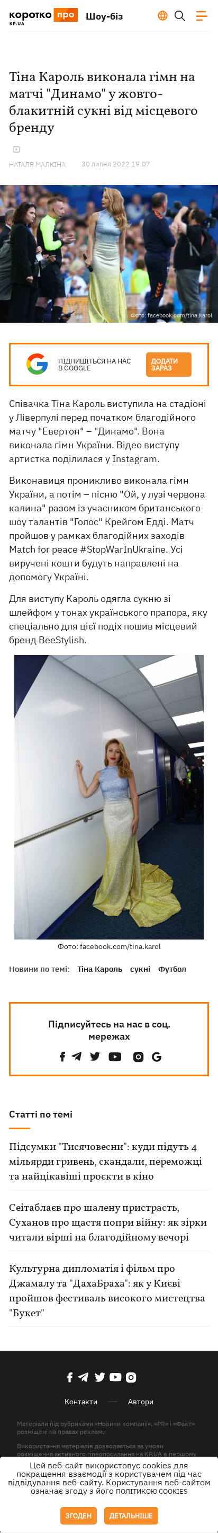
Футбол (172, 969)
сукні (140, 969)
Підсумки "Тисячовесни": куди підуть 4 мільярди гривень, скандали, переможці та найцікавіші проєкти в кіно (105, 1162)
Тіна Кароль (78, 403)
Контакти (81, 1401)
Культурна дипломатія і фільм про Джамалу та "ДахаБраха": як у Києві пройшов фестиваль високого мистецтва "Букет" (107, 1291)
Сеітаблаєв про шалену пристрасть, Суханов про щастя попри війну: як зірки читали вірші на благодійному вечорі (108, 1223)
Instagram (134, 459)
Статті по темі (40, 1114)
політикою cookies (152, 1491)
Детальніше (131, 1515)
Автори (140, 1401)
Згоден (79, 1515)
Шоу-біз (104, 16)
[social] (62, 1056)
